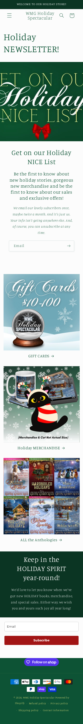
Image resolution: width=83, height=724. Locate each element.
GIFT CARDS (38, 356)
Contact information (56, 710)
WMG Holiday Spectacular (39, 697)
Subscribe (41, 640)
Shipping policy (29, 710)
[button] (9, 15)
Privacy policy (59, 703)
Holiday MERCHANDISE (38, 448)
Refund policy (37, 703)
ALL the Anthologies (38, 539)
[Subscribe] (69, 246)
